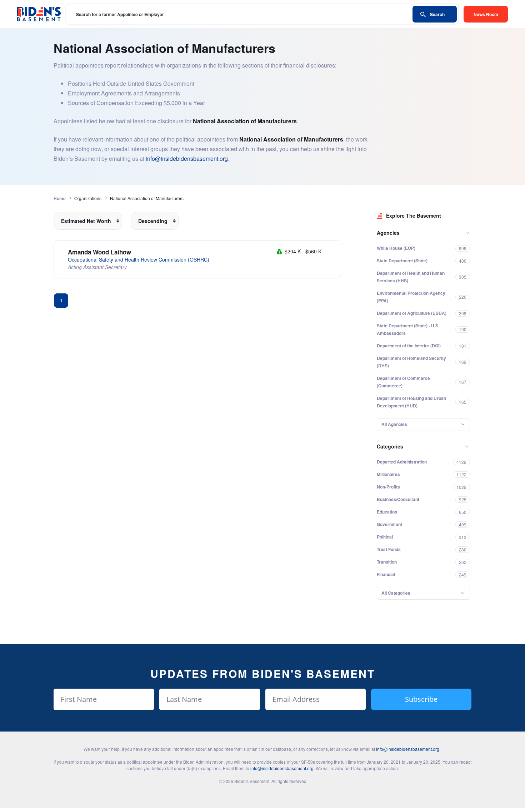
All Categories (395, 593)
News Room (486, 14)
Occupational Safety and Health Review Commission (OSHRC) (138, 259)
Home (60, 198)
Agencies (388, 232)
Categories (390, 446)
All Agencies (394, 424)
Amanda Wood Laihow (99, 252)
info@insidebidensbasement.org (187, 158)
